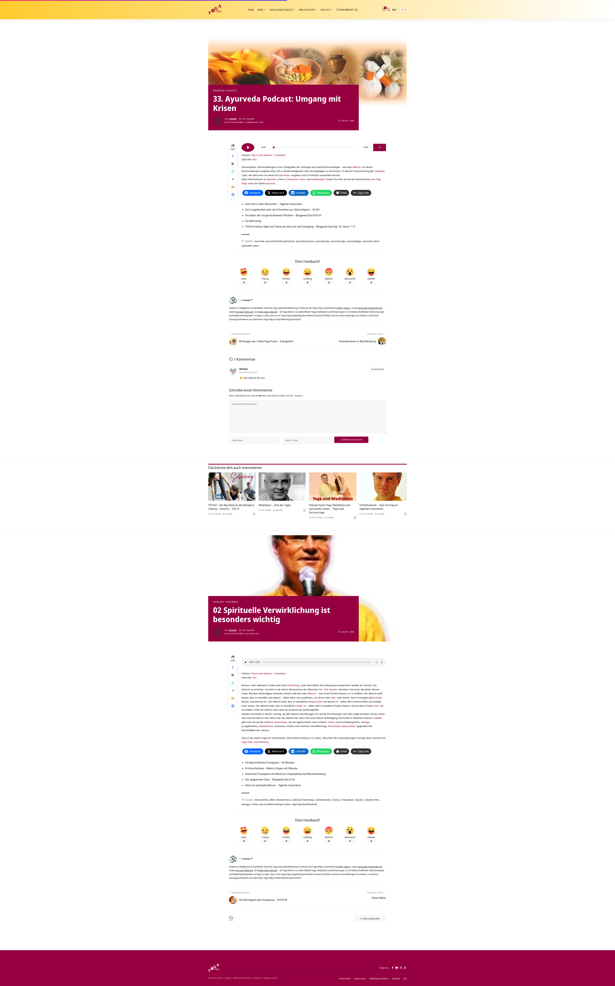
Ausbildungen (318, 179)
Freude (298, 705)
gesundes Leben (371, 241)
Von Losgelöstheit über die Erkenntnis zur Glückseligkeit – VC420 (282, 209)
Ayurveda (219, 90)
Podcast (231, 90)
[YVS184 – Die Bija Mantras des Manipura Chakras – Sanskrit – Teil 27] (231, 486)
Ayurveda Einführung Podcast (280, 241)
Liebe (376, 705)
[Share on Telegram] (233, 179)
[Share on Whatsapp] (233, 171)
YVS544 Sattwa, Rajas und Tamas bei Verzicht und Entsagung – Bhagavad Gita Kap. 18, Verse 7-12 (300, 226)
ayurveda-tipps (338, 241)
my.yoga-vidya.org (244, 311)
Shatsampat (334, 726)
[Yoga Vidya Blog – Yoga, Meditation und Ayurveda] (213, 968)
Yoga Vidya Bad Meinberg (304, 804)
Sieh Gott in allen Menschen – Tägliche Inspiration (273, 204)
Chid (326, 689)
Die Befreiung (253, 221)
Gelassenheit (349, 726)
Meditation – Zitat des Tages (275, 505)
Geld (333, 697)
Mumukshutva (266, 726)
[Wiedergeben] (248, 147)
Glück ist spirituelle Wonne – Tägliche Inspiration (273, 785)
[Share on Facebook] (233, 156)
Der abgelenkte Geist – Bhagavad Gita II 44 (270, 779)
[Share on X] (233, 164)
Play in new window (261, 155)
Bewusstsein (315, 701)
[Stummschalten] (379, 147)
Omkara (233, 119)
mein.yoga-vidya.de (267, 311)
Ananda (333, 689)
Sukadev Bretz (372, 799)
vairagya (246, 804)
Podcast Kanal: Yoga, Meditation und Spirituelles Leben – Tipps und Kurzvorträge (329, 508)
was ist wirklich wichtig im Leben (275, 804)
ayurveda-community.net (370, 307)
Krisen (286, 175)
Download (280, 155)
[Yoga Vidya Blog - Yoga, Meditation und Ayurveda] (214, 9)
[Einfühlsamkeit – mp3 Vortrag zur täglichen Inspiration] (383, 486)
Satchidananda (323, 799)
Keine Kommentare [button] (371, 918)
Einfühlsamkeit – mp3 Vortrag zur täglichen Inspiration (379, 507)
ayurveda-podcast (305, 241)
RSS (255, 159)
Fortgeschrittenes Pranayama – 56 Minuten (270, 762)
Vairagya (365, 722)
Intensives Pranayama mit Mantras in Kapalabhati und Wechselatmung (285, 774)
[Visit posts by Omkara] (218, 121)
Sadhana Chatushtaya (275, 722)
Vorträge (231, 602)
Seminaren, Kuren (296, 179)
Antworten (378, 369)
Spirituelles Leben (250, 245)
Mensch (357, 167)
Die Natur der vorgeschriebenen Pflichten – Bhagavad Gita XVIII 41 (283, 215)
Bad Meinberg (261, 741)
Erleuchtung (293, 685)
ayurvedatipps (354, 241)
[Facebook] (392, 968)
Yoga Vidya (247, 741)
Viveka (331, 722)
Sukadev (378, 717)
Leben (272, 799)
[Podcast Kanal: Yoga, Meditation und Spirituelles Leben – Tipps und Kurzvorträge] (332, 486)
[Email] (233, 187)
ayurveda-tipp (322, 241)
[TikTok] (405, 968)
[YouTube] (396, 968)
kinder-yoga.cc (343, 307)
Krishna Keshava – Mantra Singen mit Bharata (271, 768)
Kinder (378, 697)
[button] (388, 9)
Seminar (336, 799)
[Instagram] (401, 968)
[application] (314, 146)
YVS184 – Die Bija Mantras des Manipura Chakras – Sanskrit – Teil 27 (231, 507)
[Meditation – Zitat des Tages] (282, 486)
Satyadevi (379, 171)
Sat (320, 689)
